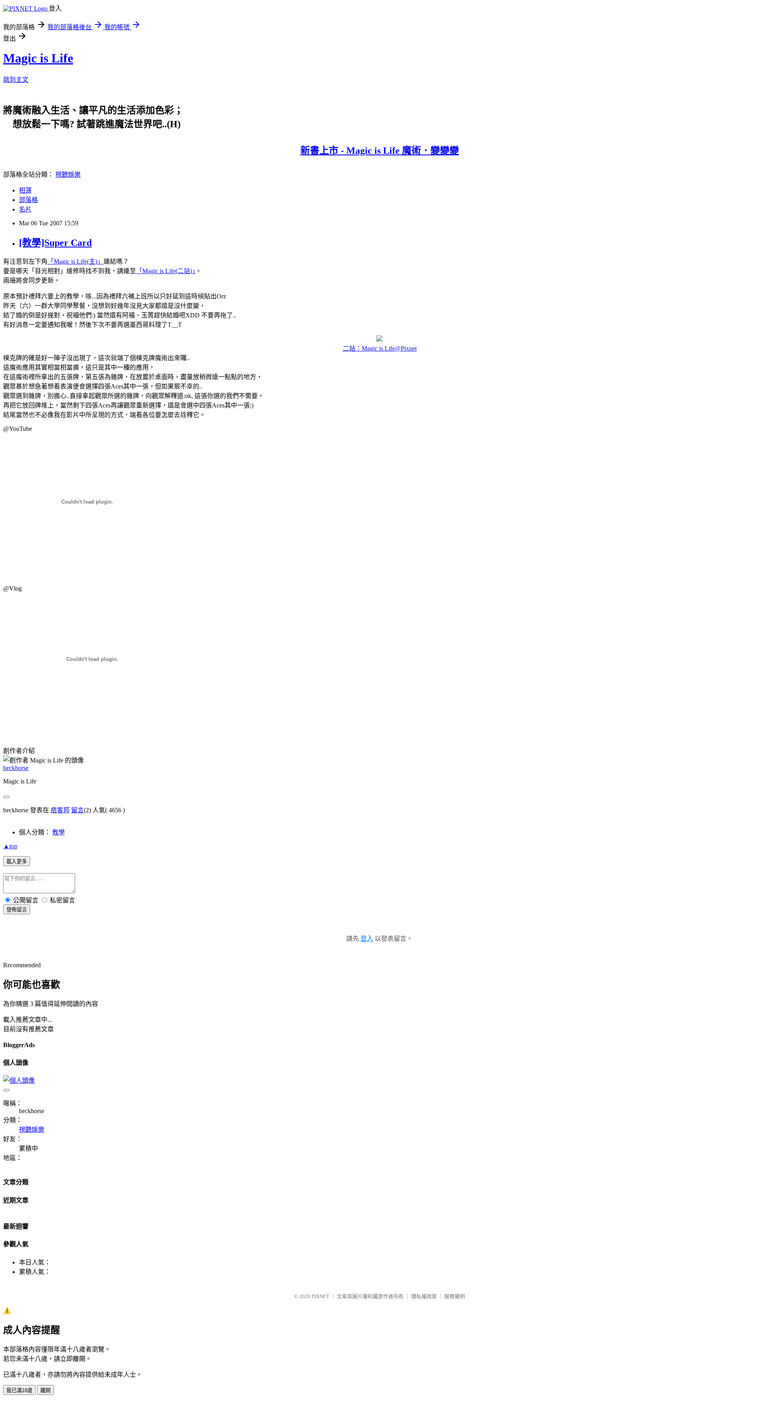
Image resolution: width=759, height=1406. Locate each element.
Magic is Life (38, 58)
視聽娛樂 (68, 174)
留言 (77, 810)
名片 (25, 209)
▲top (10, 846)
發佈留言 (16, 910)
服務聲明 (454, 1296)
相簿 (25, 190)
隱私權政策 (424, 1296)
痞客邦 (60, 810)
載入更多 (16, 861)
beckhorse (15, 767)
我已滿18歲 (19, 1390)
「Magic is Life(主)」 (75, 261)
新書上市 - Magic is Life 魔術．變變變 (379, 150)
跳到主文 (15, 79)
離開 (45, 1390)
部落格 (28, 199)
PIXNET (320, 1296)
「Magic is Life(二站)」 (165, 271)
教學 (58, 832)
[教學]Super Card (55, 243)
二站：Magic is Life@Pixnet (380, 348)
